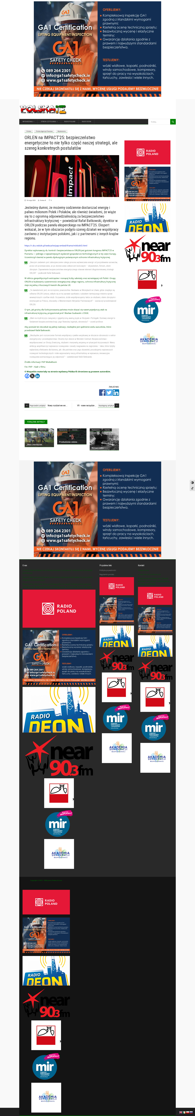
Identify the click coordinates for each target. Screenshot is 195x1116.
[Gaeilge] (184, 1112)
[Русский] (191, 1112)
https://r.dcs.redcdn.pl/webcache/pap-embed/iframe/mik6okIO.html (56, 245)
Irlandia (74, 430)
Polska (29, 131)
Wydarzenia (62, 131)
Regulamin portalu (106, 574)
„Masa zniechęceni (34, 444)
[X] (32, 376)
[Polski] (188, 1112)
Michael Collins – (98, 448)
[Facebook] (27, 376)
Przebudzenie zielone (68, 442)
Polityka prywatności (107, 570)
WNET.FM (43, 430)
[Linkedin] (37, 376)
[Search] (173, 122)
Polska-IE (43, 200)
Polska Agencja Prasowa (44, 131)
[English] (181, 1112)
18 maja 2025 (31, 200)
